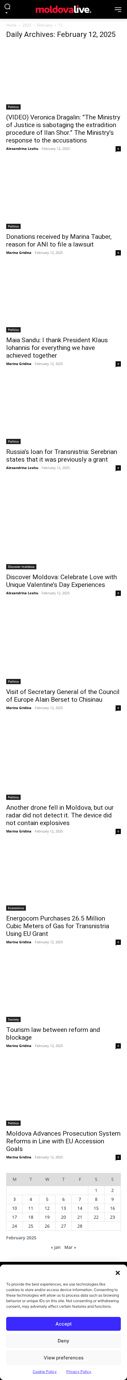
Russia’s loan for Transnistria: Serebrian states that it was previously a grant (61, 455)
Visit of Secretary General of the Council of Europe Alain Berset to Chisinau (63, 695)
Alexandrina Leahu (22, 148)
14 (79, 1208)
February (44, 25)
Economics (16, 908)
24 (14, 1226)
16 (112, 1208)
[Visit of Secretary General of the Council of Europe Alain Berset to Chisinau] (63, 646)
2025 (27, 25)
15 (96, 1208)
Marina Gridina (18, 252)
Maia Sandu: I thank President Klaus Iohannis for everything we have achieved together (57, 347)
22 (96, 1217)
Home (11, 25)
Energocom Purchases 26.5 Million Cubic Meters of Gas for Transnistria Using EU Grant (57, 926)
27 (63, 1226)
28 (79, 1226)
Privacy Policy (78, 1371)
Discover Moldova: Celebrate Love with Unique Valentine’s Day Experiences (61, 580)
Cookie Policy (45, 1371)
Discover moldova (21, 566)
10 (14, 1208)
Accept (63, 1324)
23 (112, 1217)
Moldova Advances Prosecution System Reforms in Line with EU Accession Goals (63, 1141)
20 (63, 1217)
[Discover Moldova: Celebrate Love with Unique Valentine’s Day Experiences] (63, 526)
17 (14, 1217)
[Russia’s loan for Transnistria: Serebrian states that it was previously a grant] (63, 411)
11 (30, 1208)
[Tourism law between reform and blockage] (63, 990)
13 (63, 1208)
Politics (13, 107)
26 (47, 1226)
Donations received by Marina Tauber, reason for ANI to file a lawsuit (59, 240)
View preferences (64, 1358)
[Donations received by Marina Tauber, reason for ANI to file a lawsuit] (63, 196)
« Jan (56, 1247)
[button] (118, 1272)
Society (13, 1019)
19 (47, 1217)
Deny (63, 1341)
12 (47, 1208)
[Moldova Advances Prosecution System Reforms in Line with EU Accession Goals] (63, 1093)
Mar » (70, 1247)
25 (30, 1226)
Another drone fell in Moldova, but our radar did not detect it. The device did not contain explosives (60, 815)
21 (79, 1217)
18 (30, 1217)
